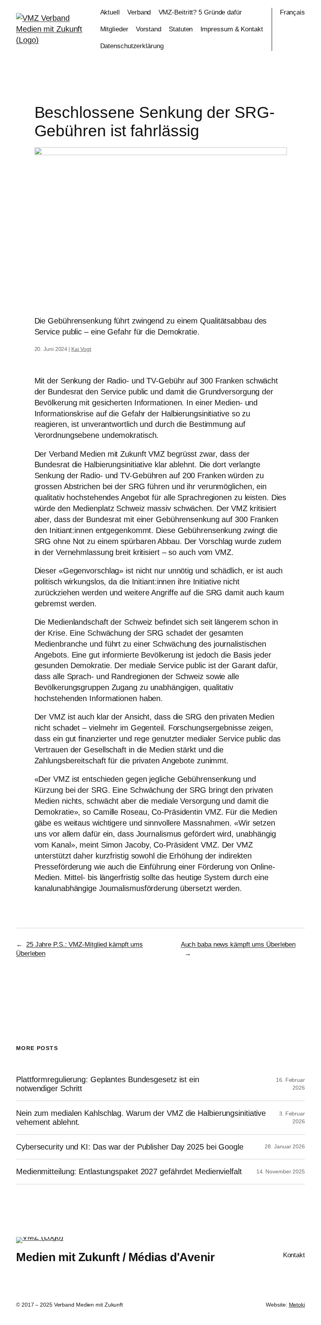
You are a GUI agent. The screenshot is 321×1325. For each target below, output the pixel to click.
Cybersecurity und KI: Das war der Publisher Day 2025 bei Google (129, 1146)
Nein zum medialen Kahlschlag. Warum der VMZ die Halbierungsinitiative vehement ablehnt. (141, 1117)
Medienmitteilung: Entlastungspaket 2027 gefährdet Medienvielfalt (129, 1171)
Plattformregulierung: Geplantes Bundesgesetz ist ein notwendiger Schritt (107, 1083)
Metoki (297, 1305)
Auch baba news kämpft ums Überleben (238, 944)
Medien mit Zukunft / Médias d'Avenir (115, 1257)
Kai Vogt (81, 349)
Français (292, 12)
